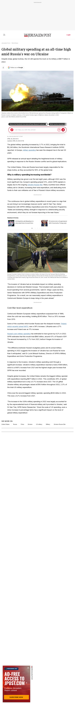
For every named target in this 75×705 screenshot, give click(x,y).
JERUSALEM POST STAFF (16, 136)
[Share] (3, 67)
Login (69, 35)
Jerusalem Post (5, 43)
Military (48, 424)
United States (5, 424)
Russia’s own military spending (18, 334)
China (22, 424)
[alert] (16, 684)
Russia (15, 424)
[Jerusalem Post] (37, 36)
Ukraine (30, 424)
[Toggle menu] (4, 35)
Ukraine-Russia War (35, 185)
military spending (29, 150)
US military (39, 424)
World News (15, 43)
